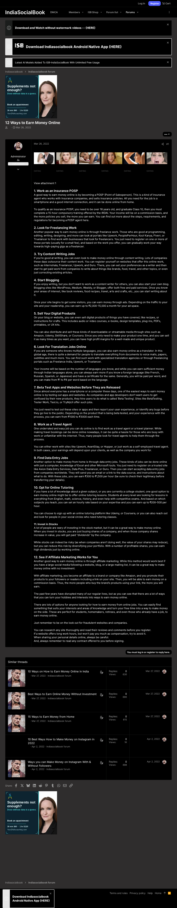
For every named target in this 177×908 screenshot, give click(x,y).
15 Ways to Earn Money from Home (51, 716)
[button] (82, 12)
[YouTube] (170, 902)
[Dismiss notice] (167, 25)
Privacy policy (138, 893)
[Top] (164, 893)
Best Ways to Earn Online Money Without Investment (62, 694)
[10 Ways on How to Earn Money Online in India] (16, 678)
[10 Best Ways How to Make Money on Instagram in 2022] (16, 746)
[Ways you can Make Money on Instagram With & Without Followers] (16, 768)
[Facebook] (154, 902)
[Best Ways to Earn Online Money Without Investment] (16, 700)
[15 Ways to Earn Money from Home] (16, 723)
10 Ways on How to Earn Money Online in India (58, 671)
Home (158, 893)
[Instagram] (159, 902)
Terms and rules (119, 893)
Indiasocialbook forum (59, 675)
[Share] (162, 144)
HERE (90, 28)
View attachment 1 (45, 183)
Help (150, 893)
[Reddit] (165, 902)
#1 (167, 143)
